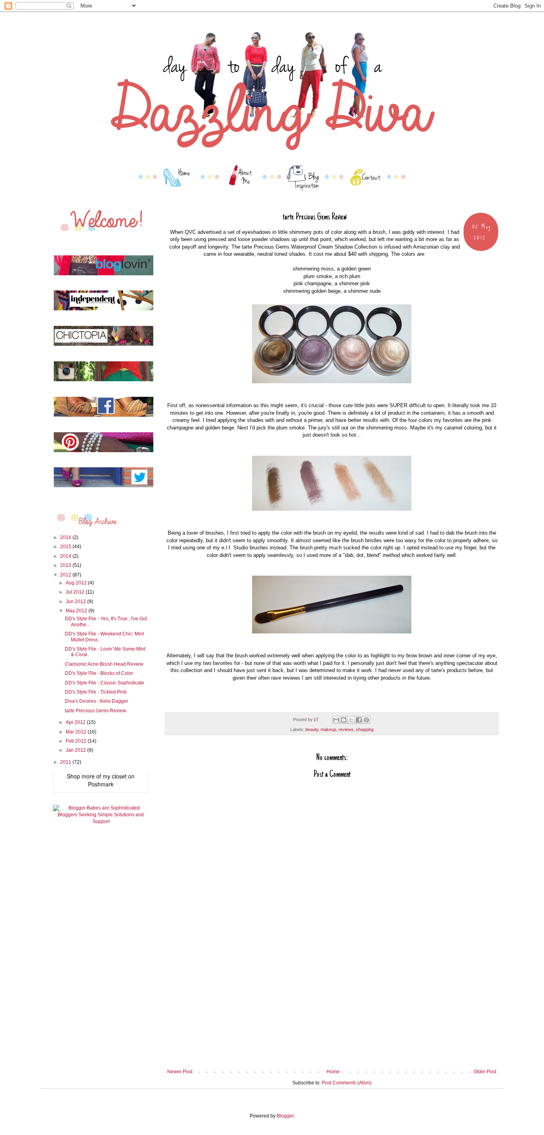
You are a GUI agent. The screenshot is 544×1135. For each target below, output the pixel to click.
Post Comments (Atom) (347, 1083)
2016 (66, 537)
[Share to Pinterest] (366, 720)
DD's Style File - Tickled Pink (96, 692)
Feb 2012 (77, 741)
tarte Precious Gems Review (95, 711)
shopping (365, 729)
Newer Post (179, 1071)
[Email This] (336, 720)
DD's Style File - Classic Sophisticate (104, 683)
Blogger (285, 1116)
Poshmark (100, 784)
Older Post (485, 1071)
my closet (115, 776)
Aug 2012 (77, 583)
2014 (66, 556)
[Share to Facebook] (359, 720)
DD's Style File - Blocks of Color (99, 673)
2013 (66, 565)
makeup (328, 729)
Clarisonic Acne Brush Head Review (104, 664)
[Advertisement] (331, 1009)
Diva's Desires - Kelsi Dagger (96, 701)
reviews (346, 729)
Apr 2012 (76, 722)
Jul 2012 (76, 592)
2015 (66, 546)
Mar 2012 (77, 732)
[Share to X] (351, 720)
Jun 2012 (76, 601)
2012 (66, 575)
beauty (311, 729)
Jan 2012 (76, 750)
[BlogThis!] (344, 720)
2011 (66, 762)
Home (333, 1071)
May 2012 (77, 611)
